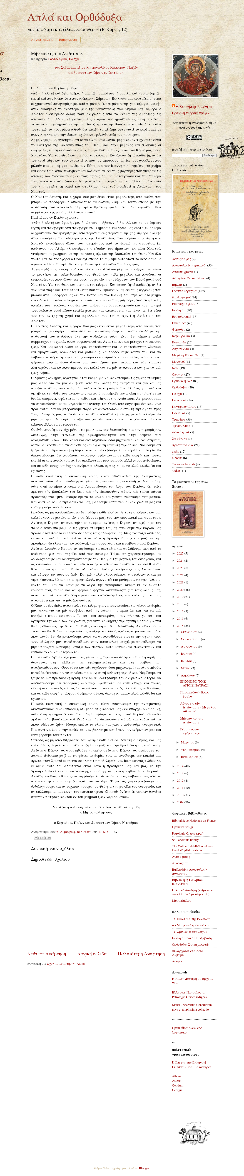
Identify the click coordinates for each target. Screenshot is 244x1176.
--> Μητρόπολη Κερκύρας (190, 925)
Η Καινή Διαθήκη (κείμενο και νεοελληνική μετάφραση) (194, 892)
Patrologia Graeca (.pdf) (187, 833)
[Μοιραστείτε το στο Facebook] (46, 838)
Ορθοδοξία (180, 387)
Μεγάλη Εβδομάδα (186, 355)
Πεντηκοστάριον (184, 406)
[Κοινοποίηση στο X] (42, 838)
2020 (180, 589)
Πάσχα (74, 59)
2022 (180, 575)
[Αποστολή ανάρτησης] (114, 831)
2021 (180, 582)
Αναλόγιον (180, 863)
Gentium (177, 1085)
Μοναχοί (178, 361)
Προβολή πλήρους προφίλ (191, 113)
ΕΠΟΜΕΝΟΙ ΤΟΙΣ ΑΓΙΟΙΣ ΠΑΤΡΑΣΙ (194, 683)
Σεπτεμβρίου (191, 639)
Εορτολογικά (57, 59)
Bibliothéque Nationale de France (194, 820)
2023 (180, 568)
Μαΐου (186, 668)
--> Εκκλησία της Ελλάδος (191, 919)
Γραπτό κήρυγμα (184, 291)
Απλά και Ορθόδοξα (75, 16)
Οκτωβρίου (189, 632)
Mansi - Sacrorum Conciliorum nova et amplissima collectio (192, 1007)
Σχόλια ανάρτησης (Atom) (66, 963)
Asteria (176, 1080)
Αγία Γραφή (181, 856)
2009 (180, 802)
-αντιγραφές (181, 259)
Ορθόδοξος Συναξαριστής (190, 944)
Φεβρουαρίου (191, 749)
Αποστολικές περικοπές (189, 265)
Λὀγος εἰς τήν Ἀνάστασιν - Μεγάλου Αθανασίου (198, 707)
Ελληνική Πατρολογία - (189, 992)
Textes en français (183, 464)
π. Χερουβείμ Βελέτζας (194, 106)
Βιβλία (177, 284)
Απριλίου (188, 675)
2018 (180, 604)
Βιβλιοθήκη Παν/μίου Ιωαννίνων (187, 882)
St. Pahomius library (185, 840)
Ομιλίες (177, 374)
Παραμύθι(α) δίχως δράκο (194, 694)
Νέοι (175, 368)
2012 (180, 780)
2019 (180, 597)
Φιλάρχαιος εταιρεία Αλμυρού (187, 953)
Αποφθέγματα (182, 271)
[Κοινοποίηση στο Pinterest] (49, 838)
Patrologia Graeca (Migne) (189, 997)
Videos (176, 470)
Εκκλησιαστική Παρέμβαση (192, 938)
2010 (180, 795)
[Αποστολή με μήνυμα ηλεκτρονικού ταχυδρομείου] (36, 838)
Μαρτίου (188, 742)
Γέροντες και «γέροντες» (190, 731)
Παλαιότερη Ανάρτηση (141, 953)
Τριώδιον (178, 419)
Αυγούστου (189, 646)
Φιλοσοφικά (180, 432)
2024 (180, 560)
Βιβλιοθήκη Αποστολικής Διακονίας (190, 871)
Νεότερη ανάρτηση (46, 953)
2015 (180, 625)
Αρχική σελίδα (42, 39)
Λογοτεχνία (180, 348)
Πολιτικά (178, 413)
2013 (180, 773)
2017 (180, 611)
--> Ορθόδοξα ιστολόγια (189, 931)
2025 (180, 553)
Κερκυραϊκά (181, 336)
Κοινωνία (179, 342)
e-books (177, 458)
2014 (180, 766)
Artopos (177, 961)
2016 (180, 618)
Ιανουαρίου (190, 757)
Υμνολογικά (181, 425)
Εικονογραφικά (183, 303)
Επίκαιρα (179, 323)
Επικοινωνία (68, 39)
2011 (180, 787)
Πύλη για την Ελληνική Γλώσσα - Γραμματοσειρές (191, 1064)
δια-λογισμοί (181, 297)
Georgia (177, 1090)
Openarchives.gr (182, 827)
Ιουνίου (187, 661)
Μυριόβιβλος (181, 900)
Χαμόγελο (179, 438)
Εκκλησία (179, 310)
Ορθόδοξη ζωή (182, 381)
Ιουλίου (187, 653)
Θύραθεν (178, 329)
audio (175, 451)
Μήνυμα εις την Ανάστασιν (191, 720)
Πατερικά (179, 400)
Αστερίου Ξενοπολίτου (188, 278)
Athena (176, 1076)
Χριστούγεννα (182, 445)
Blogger (144, 1168)
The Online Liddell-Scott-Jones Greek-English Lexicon (192, 848)
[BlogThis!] (39, 838)
